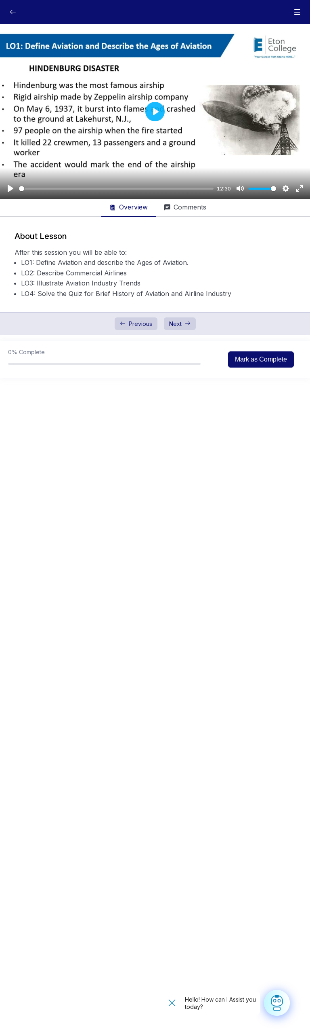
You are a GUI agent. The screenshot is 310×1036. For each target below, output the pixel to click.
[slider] (116, 188)
